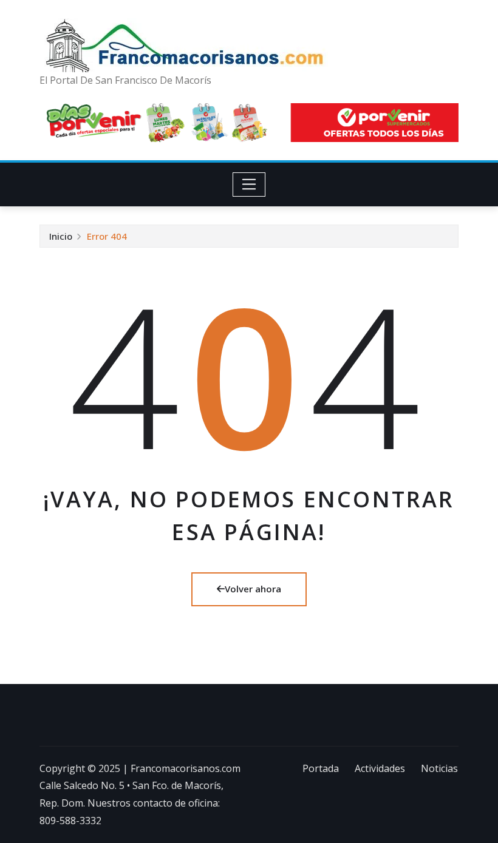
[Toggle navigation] (249, 184)
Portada (320, 768)
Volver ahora (253, 589)
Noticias (439, 768)
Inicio (60, 236)
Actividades (380, 768)
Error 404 (107, 236)
